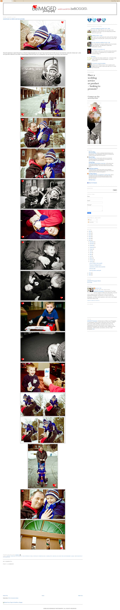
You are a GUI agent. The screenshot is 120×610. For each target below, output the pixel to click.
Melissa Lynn (98, 288)
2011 (90, 240)
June (91, 252)
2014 (90, 234)
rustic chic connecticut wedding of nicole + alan (100, 42)
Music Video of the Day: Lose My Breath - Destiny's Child (99, 174)
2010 (90, 273)
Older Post (80, 595)
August (91, 249)
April (91, 256)
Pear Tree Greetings (93, 153)
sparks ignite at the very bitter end (98, 49)
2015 (90, 233)
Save (93, 329)
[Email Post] (20, 554)
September (92, 247)
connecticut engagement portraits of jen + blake (100, 28)
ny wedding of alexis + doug (96, 35)
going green (93, 56)
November (92, 243)
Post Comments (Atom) (13, 598)
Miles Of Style (92, 157)
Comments (91, 222)
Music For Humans (93, 182)
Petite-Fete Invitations (93, 168)
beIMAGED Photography (99, 291)
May (91, 254)
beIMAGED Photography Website (94, 280)
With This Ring (92, 151)
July (91, 250)
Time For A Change (92, 158)
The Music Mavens (93, 173)
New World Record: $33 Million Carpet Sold (97, 163)
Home (43, 595)
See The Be (89, 282)
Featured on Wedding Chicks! (95, 265)
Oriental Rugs (92, 162)
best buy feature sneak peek (95, 270)
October (91, 245)
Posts (90, 219)
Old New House (92, 179)
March (91, 258)
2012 (90, 238)
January (91, 261)
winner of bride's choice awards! (96, 263)
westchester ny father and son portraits (14, 19)
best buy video (92, 268)
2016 (90, 231)
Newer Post (5, 595)
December (92, 241)
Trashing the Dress (92, 169)
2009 (90, 274)
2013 (90, 236)
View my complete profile (93, 300)
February (92, 259)
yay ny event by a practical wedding (98, 63)
